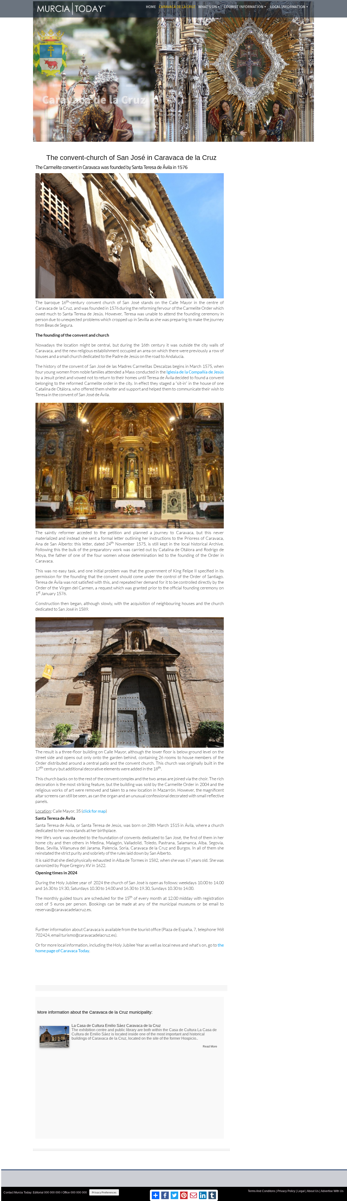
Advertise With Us (332, 1191)
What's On (207, 6)
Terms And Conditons (261, 1191)
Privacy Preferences (104, 1192)
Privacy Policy (286, 1191)
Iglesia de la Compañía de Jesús (195, 371)
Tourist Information (243, 6)
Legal (301, 1191)
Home (151, 6)
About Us (313, 1191)
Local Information (287, 6)
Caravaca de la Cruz (177, 6)
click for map (94, 811)
